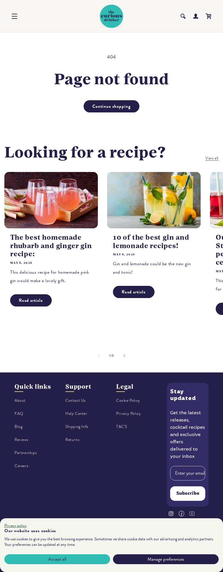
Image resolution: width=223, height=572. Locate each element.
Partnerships (26, 453)
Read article (31, 300)
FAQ (19, 413)
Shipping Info (77, 427)
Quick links (33, 386)
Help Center (76, 413)
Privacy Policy (128, 413)
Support (78, 386)
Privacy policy (15, 526)
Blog (18, 427)
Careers (21, 466)
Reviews (21, 440)
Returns (72, 440)
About (20, 400)
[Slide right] (124, 355)
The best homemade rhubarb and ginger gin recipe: (51, 245)
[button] (14, 16)
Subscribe (187, 493)
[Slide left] (98, 355)
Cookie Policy (128, 400)
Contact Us (75, 400)
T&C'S (121, 427)
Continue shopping (111, 106)
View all (212, 158)
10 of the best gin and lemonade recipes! (151, 241)
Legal (125, 386)
